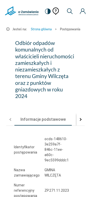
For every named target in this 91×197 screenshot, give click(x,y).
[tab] (43, 119)
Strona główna (41, 29)
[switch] (47, 11)
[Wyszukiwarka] (69, 11)
